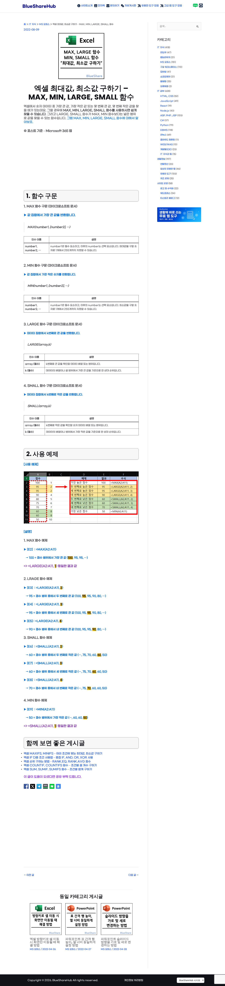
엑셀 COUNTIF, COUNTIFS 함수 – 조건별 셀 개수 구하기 (60, 765)
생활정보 (161, 159)
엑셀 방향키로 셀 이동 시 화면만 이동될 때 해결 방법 (45, 942)
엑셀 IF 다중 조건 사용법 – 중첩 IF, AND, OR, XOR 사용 (58, 757)
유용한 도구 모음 (150, 5)
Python (164, 125)
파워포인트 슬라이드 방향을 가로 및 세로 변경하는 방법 (116, 942)
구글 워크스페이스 (168, 67)
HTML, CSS (166, 96)
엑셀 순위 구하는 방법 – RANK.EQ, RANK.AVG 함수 (57, 761)
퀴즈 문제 (164, 178)
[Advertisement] (81, 159)
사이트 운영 (162, 183)
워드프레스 (165, 193)
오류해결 (164, 86)
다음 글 (133, 875)
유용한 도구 (165, 174)
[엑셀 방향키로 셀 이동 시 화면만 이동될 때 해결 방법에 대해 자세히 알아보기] (46, 919)
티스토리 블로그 (167, 198)
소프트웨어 (165, 76)
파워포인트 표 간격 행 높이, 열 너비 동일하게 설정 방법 (80, 942)
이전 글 (29, 875)
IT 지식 (160, 47)
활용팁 (163, 81)
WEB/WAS (166, 144)
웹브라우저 (165, 57)
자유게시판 (130, 5)
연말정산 (164, 164)
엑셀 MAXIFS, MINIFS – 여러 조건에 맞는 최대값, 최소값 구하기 (63, 753)
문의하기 (114, 5)
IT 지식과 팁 (166, 154)
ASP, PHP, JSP (168, 115)
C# (162, 120)
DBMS (163, 130)
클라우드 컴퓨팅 (167, 139)
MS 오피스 (35, 949)
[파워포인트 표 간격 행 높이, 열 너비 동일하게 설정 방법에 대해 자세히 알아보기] (81, 919)
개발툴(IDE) (166, 149)
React (163, 106)
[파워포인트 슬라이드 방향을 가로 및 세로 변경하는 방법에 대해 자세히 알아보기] (117, 919)
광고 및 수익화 (166, 188)
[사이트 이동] (190, 980)
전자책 (101, 5)
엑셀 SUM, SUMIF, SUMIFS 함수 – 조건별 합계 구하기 (58, 769)
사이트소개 (86, 5)
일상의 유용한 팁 (167, 169)
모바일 (163, 72)
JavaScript (166, 101)
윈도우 (163, 52)
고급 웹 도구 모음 (172, 5)
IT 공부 (160, 91)
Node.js (164, 110)
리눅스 (163, 135)
